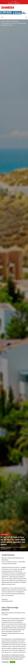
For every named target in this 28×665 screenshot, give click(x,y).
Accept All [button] (12, 662)
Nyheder (9, 21)
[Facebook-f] (12, 1)
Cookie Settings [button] (5, 662)
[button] (26, 17)
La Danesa (3, 21)
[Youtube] (16, 1)
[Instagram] (14, 1)
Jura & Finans (15, 21)
